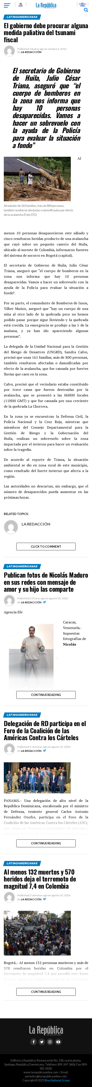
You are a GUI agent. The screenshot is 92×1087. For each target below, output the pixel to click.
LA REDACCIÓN (31, 52)
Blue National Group (57, 1080)
